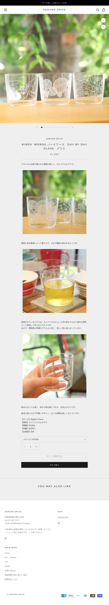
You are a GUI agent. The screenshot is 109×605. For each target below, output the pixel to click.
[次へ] (72, 127)
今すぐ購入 (54, 465)
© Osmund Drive (16, 594)
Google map (63, 517)
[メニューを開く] (5, 10)
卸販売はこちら (11, 579)
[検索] (97, 9)
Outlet (7, 566)
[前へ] (36, 127)
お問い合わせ (10, 570)
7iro (6, 562)
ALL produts (10, 557)
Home (7, 553)
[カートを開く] (103, 9)
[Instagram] (6, 538)
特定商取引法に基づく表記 (16, 575)
